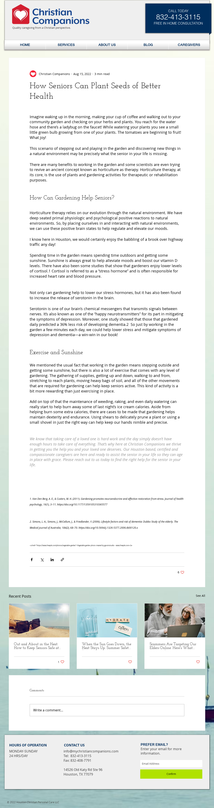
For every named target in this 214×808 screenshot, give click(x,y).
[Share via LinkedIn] (52, 560)
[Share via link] (62, 560)
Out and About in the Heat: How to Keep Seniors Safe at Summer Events (36, 646)
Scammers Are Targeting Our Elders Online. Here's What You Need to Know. (173, 646)
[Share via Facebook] (32, 560)
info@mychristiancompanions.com (91, 751)
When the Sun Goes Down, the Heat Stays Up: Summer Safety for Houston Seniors (106, 646)
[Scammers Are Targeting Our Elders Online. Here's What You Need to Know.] (175, 620)
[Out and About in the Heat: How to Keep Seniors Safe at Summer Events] (39, 620)
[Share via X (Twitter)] (42, 560)
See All (200, 596)
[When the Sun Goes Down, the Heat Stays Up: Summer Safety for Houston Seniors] (107, 620)
